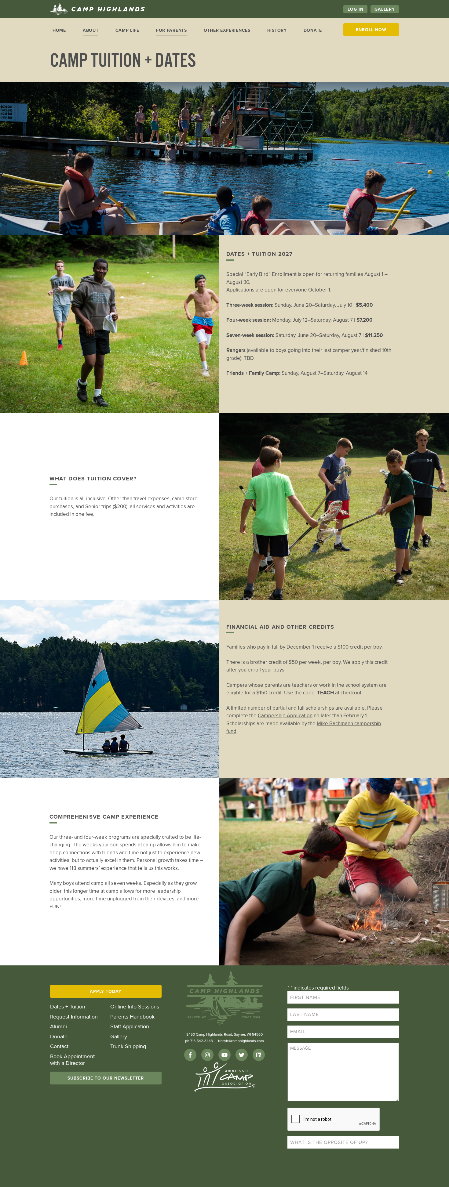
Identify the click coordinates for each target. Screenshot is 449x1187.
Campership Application (285, 715)
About (91, 30)
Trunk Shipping (128, 1046)
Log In (355, 9)
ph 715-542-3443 (199, 1041)
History (277, 30)
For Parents (171, 30)
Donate (313, 30)
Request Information (74, 1017)
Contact (59, 1046)
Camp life (127, 30)
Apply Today (106, 991)
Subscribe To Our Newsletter (106, 1078)
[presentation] (333, 1119)
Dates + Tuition (67, 1007)
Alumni (58, 1026)
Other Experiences (227, 30)
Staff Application (129, 1026)
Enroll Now (371, 29)
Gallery (384, 9)
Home (59, 30)
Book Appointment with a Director (72, 1059)
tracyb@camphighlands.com (241, 1041)
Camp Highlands (97, 9)
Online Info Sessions (134, 1007)
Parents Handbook (132, 1017)
